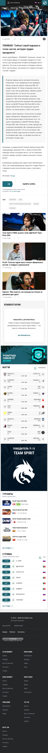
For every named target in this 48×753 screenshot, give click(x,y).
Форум (26, 681)
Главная (4, 8)
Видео (26, 684)
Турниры (32, 8)
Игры (25, 667)
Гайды (26, 663)
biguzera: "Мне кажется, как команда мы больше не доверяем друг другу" (22, 293)
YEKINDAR (12, 199)
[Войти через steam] (45, 3)
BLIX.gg (36, 204)
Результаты (42, 367)
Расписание (27, 692)
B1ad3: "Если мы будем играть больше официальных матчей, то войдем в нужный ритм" (22, 263)
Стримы (23, 8)
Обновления (28, 655)
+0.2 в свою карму (14, 191)
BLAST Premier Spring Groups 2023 (20, 204)
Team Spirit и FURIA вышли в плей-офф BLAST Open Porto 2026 (22, 234)
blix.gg (12, 176)
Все (35, 367)
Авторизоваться (24, 335)
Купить (4, 655)
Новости (14, 8)
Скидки (4, 671)
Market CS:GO (18, 625)
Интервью (12, 208)
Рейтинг (12, 632)
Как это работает (7, 663)
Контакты (21, 632)
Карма (4, 632)
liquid (20, 199)
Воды (25, 688)
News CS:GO (6, 625)
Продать (5, 659)
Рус (44, 557)
